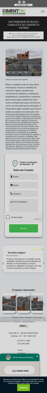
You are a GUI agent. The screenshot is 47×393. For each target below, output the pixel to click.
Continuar (23, 388)
